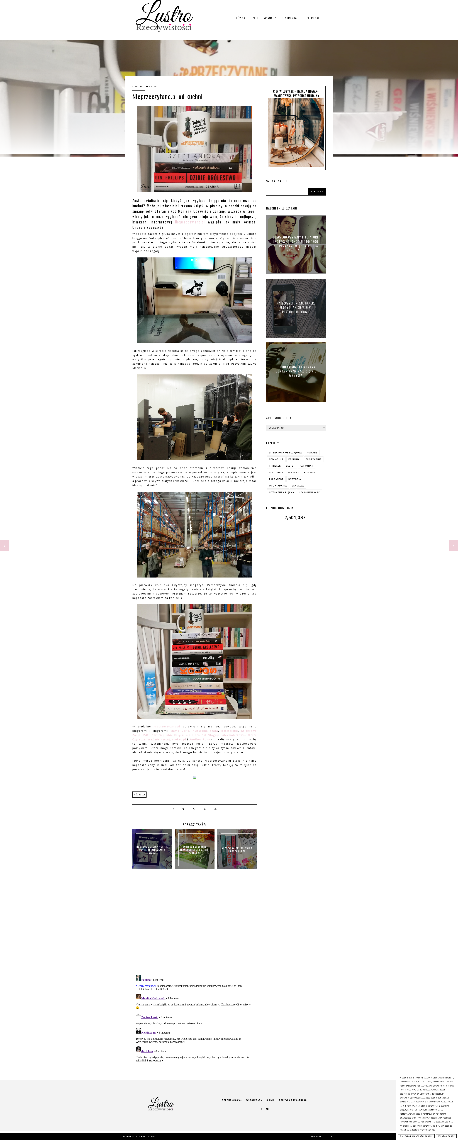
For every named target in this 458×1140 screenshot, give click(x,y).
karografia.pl (329, 1136)
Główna (240, 18)
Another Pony (199, 739)
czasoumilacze (309, 492)
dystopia (294, 479)
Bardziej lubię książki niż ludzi (175, 735)
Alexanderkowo (233, 735)
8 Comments (155, 86)
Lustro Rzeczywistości (145, 1136)
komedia (309, 472)
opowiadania (278, 485)
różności (139, 794)
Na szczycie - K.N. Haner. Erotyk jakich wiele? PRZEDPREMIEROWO (296, 307)
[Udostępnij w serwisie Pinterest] (215, 809)
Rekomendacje (291, 18)
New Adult (276, 459)
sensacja (298, 485)
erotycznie (313, 459)
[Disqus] (194, 926)
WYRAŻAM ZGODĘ (446, 1136)
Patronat (313, 18)
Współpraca (254, 1100)
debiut (290, 465)
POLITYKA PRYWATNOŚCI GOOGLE (416, 1136)
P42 (146, 735)
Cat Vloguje (210, 735)
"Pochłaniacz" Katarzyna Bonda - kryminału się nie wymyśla (296, 371)
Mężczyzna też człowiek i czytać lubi (237, 850)
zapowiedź (276, 479)
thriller (275, 465)
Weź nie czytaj (159, 739)
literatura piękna (281, 492)
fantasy (293, 472)
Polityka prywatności (293, 1100)
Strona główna (232, 1100)
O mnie (271, 1100)
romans (312, 452)
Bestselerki (229, 730)
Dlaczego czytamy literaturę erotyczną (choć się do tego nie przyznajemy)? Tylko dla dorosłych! (296, 243)
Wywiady (270, 18)
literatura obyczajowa (285, 452)
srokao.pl (179, 739)
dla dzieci (276, 472)
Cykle (254, 18)
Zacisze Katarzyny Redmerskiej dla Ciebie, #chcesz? (194, 849)
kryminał (294, 459)
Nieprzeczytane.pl (190, 222)
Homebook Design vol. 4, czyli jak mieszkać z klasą (152, 849)
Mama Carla (179, 730)
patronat (306, 465)
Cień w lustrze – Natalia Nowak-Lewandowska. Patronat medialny (296, 93)
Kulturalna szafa (205, 730)
